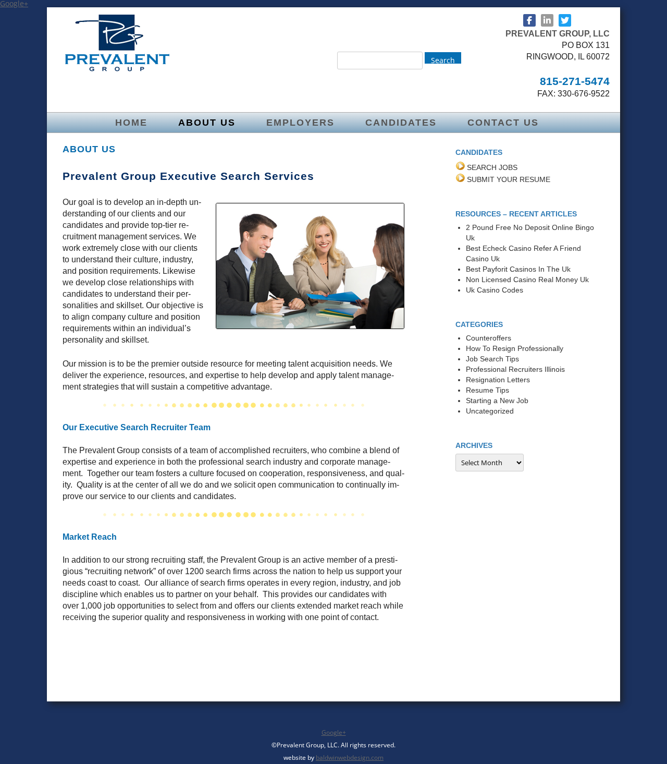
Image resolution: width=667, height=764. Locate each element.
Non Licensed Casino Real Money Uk (527, 279)
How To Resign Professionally (514, 348)
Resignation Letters (498, 379)
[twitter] (565, 20)
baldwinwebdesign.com (350, 757)
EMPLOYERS (300, 122)
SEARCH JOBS (492, 167)
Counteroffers (488, 338)
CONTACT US (503, 122)
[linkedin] (547, 20)
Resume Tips (487, 390)
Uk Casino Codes (494, 290)
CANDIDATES (401, 122)
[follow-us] (529, 20)
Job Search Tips (492, 359)
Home (131, 122)
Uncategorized (490, 411)
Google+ (334, 732)
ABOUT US (207, 122)
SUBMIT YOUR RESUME (508, 179)
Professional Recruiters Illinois (515, 369)
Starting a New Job (497, 400)
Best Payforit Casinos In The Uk (518, 269)
